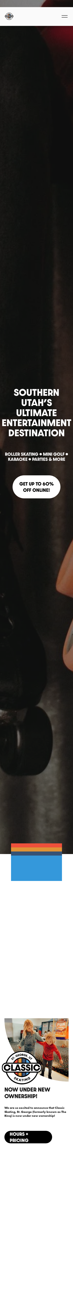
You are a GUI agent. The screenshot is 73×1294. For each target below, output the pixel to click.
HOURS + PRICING (19, 1137)
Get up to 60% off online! (36, 487)
